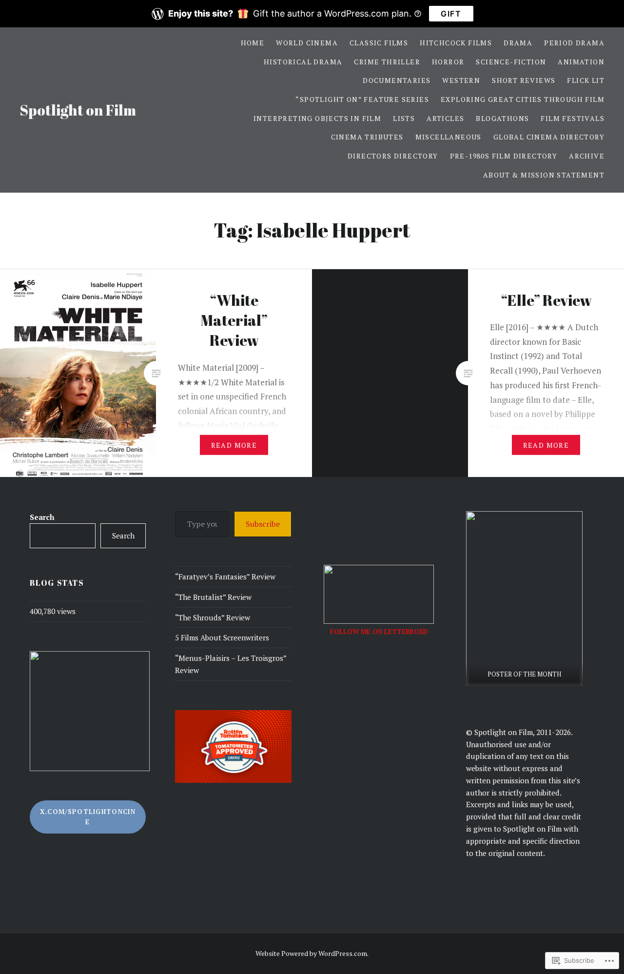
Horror (448, 61)
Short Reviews (523, 80)
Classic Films (379, 42)
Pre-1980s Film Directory (504, 155)
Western (461, 80)
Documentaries (396, 80)
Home (253, 42)
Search (42, 517)
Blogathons (502, 118)
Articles (445, 118)
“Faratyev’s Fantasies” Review (225, 576)
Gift (451, 14)
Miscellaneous (448, 136)
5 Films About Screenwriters (222, 637)
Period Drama (574, 42)
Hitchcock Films (456, 42)
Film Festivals (572, 118)
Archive (586, 155)
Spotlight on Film (78, 110)
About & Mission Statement (543, 174)
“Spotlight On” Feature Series (362, 99)
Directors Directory (393, 155)
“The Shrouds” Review (212, 617)
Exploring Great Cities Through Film (522, 99)
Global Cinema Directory (548, 136)
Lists (404, 118)
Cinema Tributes (367, 136)
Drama (518, 42)
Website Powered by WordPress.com (311, 953)
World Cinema (307, 42)
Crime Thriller (387, 61)
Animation (581, 61)
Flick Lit (585, 80)
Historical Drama (303, 61)
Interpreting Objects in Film (317, 118)
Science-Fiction (511, 61)
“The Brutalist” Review (213, 597)
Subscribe (263, 523)
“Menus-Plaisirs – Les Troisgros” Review (230, 664)
